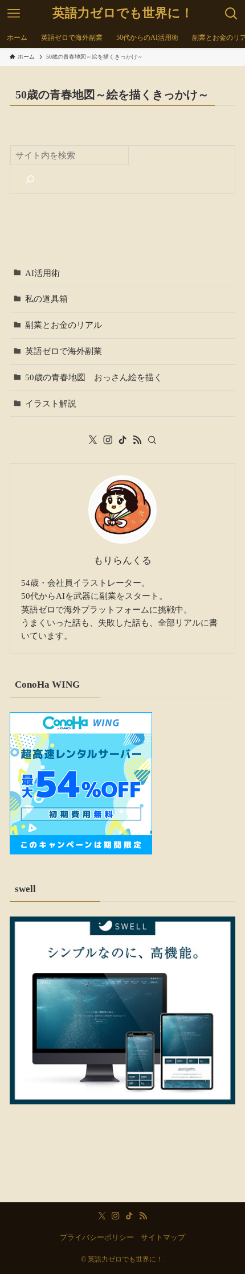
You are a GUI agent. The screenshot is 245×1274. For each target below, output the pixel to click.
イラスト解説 (50, 403)
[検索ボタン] (231, 13)
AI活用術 (42, 273)
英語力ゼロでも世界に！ (122, 13)
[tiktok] (122, 440)
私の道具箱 (46, 298)
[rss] (137, 440)
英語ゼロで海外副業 (63, 351)
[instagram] (107, 440)
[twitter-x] (93, 440)
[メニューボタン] (13, 13)
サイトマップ (163, 1238)
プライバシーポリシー (97, 1238)
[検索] (30, 179)
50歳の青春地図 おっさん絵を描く (93, 377)
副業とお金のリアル (63, 325)
